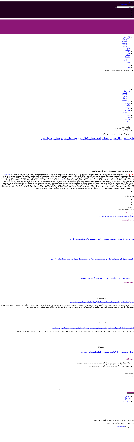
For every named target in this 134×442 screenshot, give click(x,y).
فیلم (129, 64)
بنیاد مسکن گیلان (118, 216)
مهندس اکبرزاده (104, 216)
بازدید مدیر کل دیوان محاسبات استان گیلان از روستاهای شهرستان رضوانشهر (87, 138)
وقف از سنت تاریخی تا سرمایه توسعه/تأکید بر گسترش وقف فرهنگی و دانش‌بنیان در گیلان (102, 239)
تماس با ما (123, 4)
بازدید (125, 216)
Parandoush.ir (121, 426)
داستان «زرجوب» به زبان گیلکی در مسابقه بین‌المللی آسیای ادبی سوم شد (106, 278)
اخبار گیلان (131, 216)
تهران (125, 58)
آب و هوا (127, 398)
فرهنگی (124, 44)
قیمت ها (127, 400)
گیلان (125, 60)
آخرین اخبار (127, 37)
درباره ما (127, 2)
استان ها (127, 57)
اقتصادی (124, 41)
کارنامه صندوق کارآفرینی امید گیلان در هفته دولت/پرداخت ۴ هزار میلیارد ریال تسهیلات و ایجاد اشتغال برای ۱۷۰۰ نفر (92, 259)
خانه (129, 36)
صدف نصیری (117, 130)
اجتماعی (124, 39)
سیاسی (124, 43)
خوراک (128, 396)
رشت (111, 216)
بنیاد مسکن (6, 174)
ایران (128, 48)
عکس (128, 62)
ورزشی (124, 46)
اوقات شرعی (126, 401)
